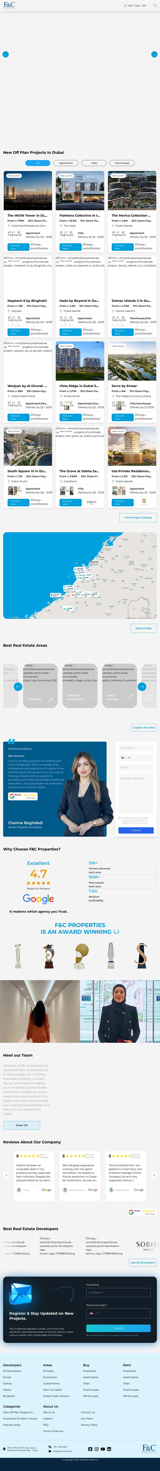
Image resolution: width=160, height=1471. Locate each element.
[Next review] (154, 1175)
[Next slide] (154, 54)
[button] (124, 758)
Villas (86, 1383)
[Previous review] (6, 1175)
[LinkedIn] (109, 1449)
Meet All (22, 1125)
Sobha (7, 1389)
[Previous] (18, 686)
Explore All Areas (144, 727)
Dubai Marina (51, 1383)
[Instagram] (96, 1449)
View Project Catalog (138, 517)
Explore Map (144, 628)
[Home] (9, 5)
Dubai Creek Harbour (56, 1396)
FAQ (45, 1424)
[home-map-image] (80, 575)
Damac (7, 1383)
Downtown (50, 1377)
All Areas (48, 1371)
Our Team (87, 1418)
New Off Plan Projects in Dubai (20, 1412)
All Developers (12, 1371)
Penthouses (90, 1396)
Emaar (7, 1377)
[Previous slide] (5, 54)
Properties (89, 1371)
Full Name (92, 1284)
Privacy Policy (89, 1424)
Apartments (90, 1377)
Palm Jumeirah (52, 1389)
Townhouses (91, 1389)
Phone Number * (96, 1305)
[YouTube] (103, 1449)
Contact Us (88, 1412)
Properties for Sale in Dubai (20, 1418)
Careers (47, 1418)
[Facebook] (90, 1449)
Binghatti (9, 1396)
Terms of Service (53, 1431)
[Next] (142, 686)
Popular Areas (11, 1424)
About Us (49, 1412)
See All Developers (143, 1262)
